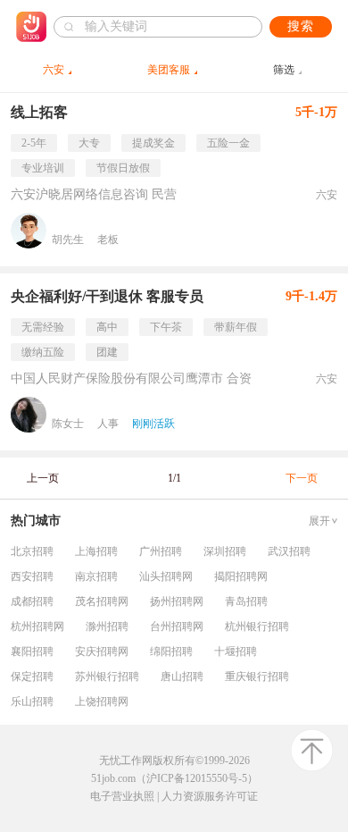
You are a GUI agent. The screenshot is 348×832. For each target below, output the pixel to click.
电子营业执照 (122, 796)
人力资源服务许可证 (210, 796)
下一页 (302, 478)
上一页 (43, 478)
